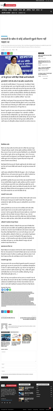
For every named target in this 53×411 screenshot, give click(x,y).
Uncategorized (6, 15)
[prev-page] (33, 332)
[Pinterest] (8, 53)
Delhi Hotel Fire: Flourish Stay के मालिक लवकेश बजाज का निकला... (29, 399)
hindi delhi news (4, 300)
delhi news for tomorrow (6, 296)
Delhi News (18, 293)
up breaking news (17, 302)
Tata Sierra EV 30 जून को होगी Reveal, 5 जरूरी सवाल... (29, 393)
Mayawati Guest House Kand (6, 301)
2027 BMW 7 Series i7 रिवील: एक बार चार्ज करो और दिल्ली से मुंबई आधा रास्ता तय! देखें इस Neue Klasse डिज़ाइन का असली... (5, 344)
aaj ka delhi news (7, 292)
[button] (51, 11)
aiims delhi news (14, 292)
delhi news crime (19, 294)
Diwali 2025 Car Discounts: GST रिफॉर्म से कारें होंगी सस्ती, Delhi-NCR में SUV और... (44, 62)
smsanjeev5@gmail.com (6, 400)
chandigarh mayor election (11, 293)
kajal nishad (10, 300)
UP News (23, 303)
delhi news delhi (4, 295)
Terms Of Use (41, 409)
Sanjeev (39, 76)
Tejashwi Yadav (11, 302)
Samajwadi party (4, 302)
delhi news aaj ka (24, 293)
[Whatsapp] (10, 290)
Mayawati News (15, 301)
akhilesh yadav (20, 292)
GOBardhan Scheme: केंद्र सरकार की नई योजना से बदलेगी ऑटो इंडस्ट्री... (29, 388)
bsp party (3, 293)
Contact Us (21, 13)
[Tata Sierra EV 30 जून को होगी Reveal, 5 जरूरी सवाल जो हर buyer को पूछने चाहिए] (21, 394)
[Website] (52, 1)
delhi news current (26, 294)
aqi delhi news (26, 292)
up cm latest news (25, 302)
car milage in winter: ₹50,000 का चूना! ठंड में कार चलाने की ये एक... (45, 74)
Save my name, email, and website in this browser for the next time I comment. (18, 374)
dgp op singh (25, 299)
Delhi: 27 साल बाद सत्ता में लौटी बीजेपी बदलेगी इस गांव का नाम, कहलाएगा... (44, 68)
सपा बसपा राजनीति (4, 306)
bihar (31, 292)
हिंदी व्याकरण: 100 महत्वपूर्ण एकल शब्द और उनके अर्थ (26, 342)
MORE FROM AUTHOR (14, 332)
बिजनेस (20, 10)
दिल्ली (33, 10)
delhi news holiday (15, 296)
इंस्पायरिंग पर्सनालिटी (6, 13)
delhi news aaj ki (31, 293)
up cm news (31, 302)
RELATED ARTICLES (5, 332)
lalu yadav (15, 300)
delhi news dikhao (11, 295)
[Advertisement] (26, 26)
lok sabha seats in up (21, 300)
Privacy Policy (35, 409)
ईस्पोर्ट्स (10, 10)
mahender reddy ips (30, 300)
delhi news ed (18, 295)
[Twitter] (50, 1)
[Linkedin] (7, 290)
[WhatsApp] (11, 53)
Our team (47, 409)
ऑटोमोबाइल (4, 10)
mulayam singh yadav (22, 301)
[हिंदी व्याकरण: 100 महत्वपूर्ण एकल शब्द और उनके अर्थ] (26, 337)
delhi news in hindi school (23, 296)
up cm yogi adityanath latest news (8, 303)
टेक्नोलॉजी (15, 10)
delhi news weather (5, 299)
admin (3, 49)
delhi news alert (4, 294)
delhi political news (13, 299)
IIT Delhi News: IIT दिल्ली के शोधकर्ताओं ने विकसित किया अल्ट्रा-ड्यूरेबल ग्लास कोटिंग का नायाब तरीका (16, 343)
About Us (14, 13)
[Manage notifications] (50, 408)
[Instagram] (48, 1)
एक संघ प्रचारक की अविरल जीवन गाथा (8, 318)
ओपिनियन (28, 10)
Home (2, 15)
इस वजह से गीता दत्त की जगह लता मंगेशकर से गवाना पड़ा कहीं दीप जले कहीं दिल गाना (28, 318)
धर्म (41, 10)
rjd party (28, 301)
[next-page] (35, 332)
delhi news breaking (12, 294)
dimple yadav (31, 299)
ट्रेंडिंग (24, 10)
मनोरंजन (38, 10)
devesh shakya (20, 299)
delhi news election (24, 295)
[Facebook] (46, 1)
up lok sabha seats (18, 303)
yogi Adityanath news (30, 303)
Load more (45, 78)
